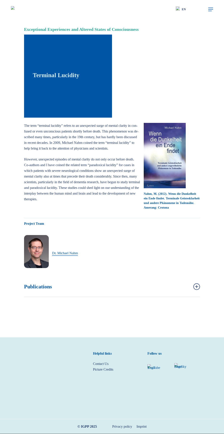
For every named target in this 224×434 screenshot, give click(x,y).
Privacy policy (122, 426)
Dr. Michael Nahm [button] (65, 253)
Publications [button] (38, 286)
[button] (210, 9)
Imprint (141, 426)
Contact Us (100, 364)
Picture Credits (103, 369)
